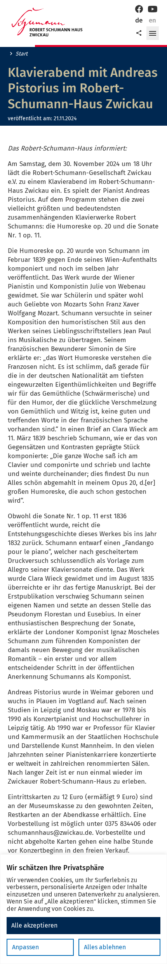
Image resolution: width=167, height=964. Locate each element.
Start (22, 54)
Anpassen (25, 947)
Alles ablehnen (105, 947)
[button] (152, 33)
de (139, 20)
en (152, 20)
